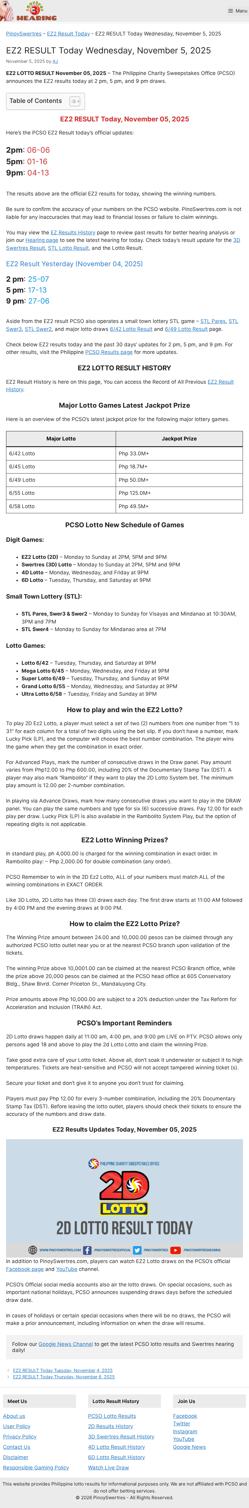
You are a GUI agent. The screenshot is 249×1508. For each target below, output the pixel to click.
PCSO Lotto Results (112, 1416)
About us (14, 1416)
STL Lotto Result (68, 248)
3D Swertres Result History (121, 1437)
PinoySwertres (24, 34)
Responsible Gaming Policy (36, 1468)
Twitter (181, 1424)
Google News (189, 1447)
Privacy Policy (19, 1437)
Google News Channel (66, 1344)
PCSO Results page (109, 352)
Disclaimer (15, 1457)
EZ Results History (73, 232)
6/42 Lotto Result (131, 329)
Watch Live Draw (108, 1468)
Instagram (185, 1431)
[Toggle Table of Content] (72, 101)
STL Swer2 (38, 329)
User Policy (16, 1426)
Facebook (185, 1416)
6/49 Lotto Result (186, 329)
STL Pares (213, 321)
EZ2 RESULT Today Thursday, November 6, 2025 (64, 1376)
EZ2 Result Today (68, 34)
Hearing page (42, 240)
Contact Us (16, 1447)
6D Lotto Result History (116, 1457)
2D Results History (110, 1426)
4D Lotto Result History (116, 1447)
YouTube (66, 1269)
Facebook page (25, 1269)
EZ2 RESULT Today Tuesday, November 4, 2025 (63, 1370)
